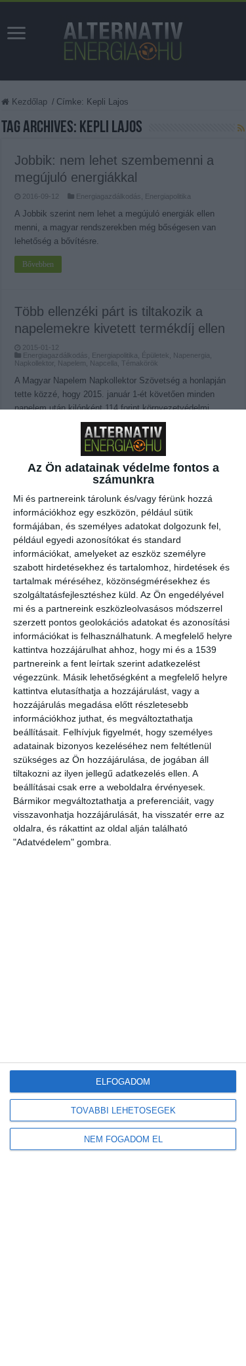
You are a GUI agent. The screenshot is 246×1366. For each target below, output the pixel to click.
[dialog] (123, 888)
